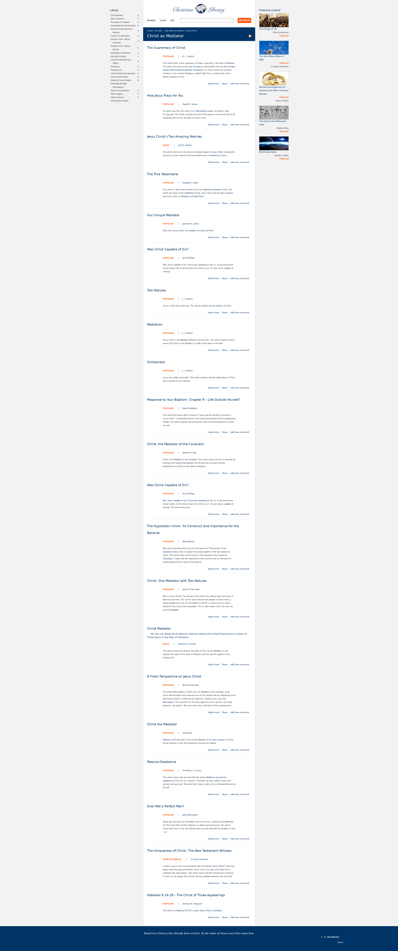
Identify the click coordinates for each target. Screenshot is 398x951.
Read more (213, 83)
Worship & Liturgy (119, 56)
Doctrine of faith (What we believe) (122, 30)
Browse (151, 20)
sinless (176, 377)
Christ (200, 63)
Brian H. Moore (282, 101)
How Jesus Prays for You (165, 95)
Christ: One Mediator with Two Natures (177, 581)
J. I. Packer (187, 299)
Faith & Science (118, 97)
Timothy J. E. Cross (191, 770)
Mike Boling (188, 541)
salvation (214, 155)
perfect (192, 822)
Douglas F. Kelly (190, 183)
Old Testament (117, 15)
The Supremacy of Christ (166, 48)
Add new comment (239, 83)
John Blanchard (189, 815)
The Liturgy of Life (268, 29)
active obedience (207, 777)
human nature (202, 152)
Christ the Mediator (162, 724)
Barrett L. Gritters (282, 155)
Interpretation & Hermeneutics (124, 26)
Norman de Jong (190, 685)
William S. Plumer (187, 644)
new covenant (195, 66)
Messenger (168, 702)
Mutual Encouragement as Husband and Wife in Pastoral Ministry (273, 90)
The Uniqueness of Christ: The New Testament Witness (189, 851)
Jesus (165, 822)
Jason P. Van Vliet (191, 589)
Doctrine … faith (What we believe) (169, 31)
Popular (168, 56)
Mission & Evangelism (121, 90)
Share (225, 83)
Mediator (185, 196)
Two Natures (156, 290)
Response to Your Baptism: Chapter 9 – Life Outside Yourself (193, 399)
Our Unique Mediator (163, 215)
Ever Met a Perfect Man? (165, 806)
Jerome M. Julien (190, 224)
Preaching (116, 67)
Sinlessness (156, 362)
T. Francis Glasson (199, 859)
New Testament (118, 19)
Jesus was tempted (196, 500)
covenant (192, 459)
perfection (229, 822)
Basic (166, 145)
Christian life (223, 784)
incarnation (192, 606)
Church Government (120, 77)
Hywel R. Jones (189, 104)
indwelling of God (192, 193)
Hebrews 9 (181, 910)
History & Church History (122, 80)
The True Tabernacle (162, 174)
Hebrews (230, 63)
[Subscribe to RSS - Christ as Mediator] (250, 35)
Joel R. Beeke (185, 145)
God (210, 230)
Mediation (154, 324)
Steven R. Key (189, 453)
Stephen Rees (283, 128)
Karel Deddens (189, 408)
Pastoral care (117, 70)
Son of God (189, 876)
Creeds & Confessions (121, 36)
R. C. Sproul (188, 56)
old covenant (229, 66)
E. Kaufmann (331, 937)
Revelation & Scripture (121, 22)
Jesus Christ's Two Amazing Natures (174, 136)
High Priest (199, 196)
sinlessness (221, 377)
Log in (163, 20)
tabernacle (208, 189)
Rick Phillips (188, 258)
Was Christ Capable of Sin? (168, 249)
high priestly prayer (204, 111)
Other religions (117, 94)
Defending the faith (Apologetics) (119, 85)
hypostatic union (170, 552)
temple (217, 189)
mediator (192, 230)
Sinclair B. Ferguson (192, 904)
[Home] (199, 8)
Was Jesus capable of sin (174, 500)
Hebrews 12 (168, 740)
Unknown (187, 733)
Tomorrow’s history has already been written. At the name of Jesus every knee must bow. (199, 933)
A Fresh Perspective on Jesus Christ (174, 676)
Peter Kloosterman (281, 32)
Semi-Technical (172, 859)
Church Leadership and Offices (121, 61)
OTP (172, 20)
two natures (217, 306)
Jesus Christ (191, 31)
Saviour (192, 828)
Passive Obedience (161, 762)
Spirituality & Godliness (121, 53)
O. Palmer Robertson (280, 67)
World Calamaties (268, 152)
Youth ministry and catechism (123, 73)
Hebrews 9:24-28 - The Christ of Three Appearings (186, 895)
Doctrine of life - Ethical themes (121, 47)
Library (150, 31)
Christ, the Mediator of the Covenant (175, 444)
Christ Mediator (197, 633)
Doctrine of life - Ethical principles (121, 41)
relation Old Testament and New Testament (182, 70)
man (202, 230)
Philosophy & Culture (120, 101)
